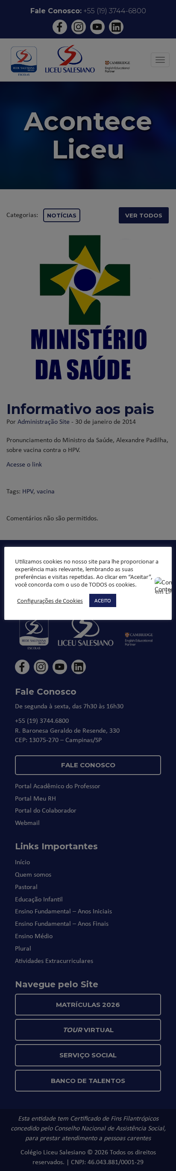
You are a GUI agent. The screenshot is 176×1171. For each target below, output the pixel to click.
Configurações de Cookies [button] (50, 601)
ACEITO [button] (102, 600)
